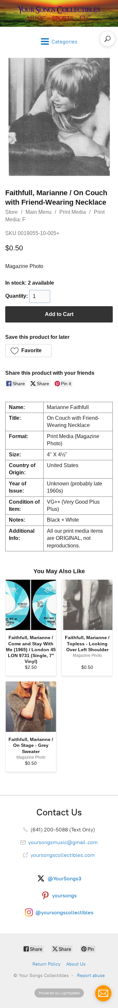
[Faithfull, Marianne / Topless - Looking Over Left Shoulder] (87, 605)
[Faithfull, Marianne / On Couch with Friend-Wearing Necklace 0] (59, 117)
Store (11, 212)
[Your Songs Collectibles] (59, 13)
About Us (76, 964)
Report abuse (91, 975)
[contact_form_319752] (103, 993)
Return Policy (46, 964)
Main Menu (38, 212)
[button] (28, 350)
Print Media (72, 212)
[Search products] (107, 39)
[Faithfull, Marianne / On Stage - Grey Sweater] (31, 707)
